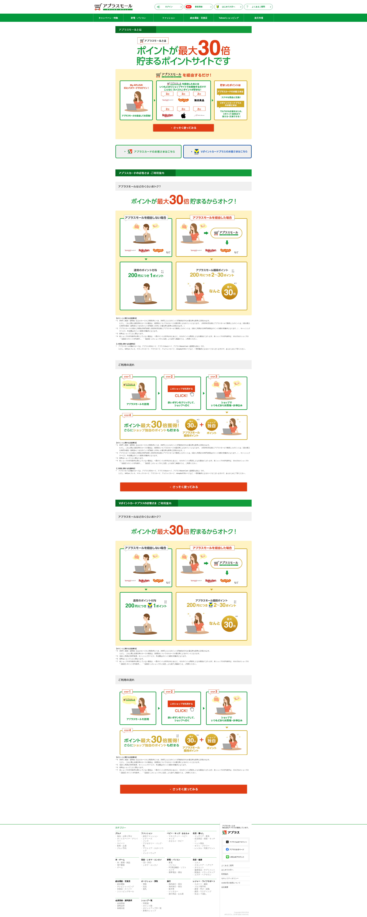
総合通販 (121, 884)
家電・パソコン (138, 18)
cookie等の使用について (230, 883)
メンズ (146, 841)
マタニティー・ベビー (178, 836)
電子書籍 (121, 865)
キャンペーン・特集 (108, 18)
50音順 (146, 903)
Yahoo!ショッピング (229, 18)
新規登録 (198, 7)
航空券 (171, 889)
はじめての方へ (228, 7)
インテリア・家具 (202, 836)
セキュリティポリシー (230, 878)
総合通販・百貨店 (198, 18)
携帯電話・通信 (175, 872)
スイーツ (121, 843)
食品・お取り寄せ (124, 836)
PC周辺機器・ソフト (177, 867)
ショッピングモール (125, 891)
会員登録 (121, 903)
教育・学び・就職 (202, 889)
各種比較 (121, 908)
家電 (170, 862)
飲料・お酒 (121, 846)
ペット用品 (199, 843)
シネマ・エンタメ (150, 865)
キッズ (171, 839)
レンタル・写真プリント (205, 848)
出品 (145, 886)
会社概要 (224, 887)
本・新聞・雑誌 (123, 862)
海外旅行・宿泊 (175, 886)
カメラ (171, 870)
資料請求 (121, 906)
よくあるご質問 (258, 7)
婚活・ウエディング (203, 891)
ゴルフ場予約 (200, 886)
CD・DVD (147, 862)
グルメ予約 (121, 848)
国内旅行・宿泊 (175, 884)
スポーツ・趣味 (201, 884)
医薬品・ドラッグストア (205, 872)
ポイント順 (147, 906)
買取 (145, 884)
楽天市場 (258, 18)
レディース (147, 839)
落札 (145, 889)
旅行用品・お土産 (176, 894)
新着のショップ (149, 911)
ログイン (169, 7)
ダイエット (199, 867)
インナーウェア (149, 853)
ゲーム (120, 867)
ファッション (168, 18)
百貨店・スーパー (124, 889)
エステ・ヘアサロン (203, 875)
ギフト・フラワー (202, 846)
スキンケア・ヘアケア (204, 865)
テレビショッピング (125, 886)
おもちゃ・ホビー (176, 841)
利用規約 (224, 874)
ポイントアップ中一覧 (152, 908)
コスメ (197, 862)
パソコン (172, 865)
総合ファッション (150, 836)
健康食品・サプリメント (205, 870)
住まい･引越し (201, 894)
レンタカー (173, 891)
